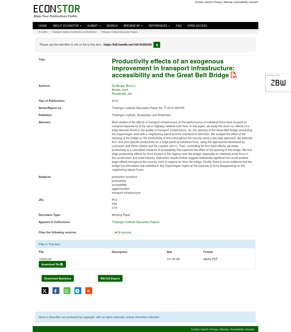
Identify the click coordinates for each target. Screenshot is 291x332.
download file (51, 264)
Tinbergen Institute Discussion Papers (119, 31)
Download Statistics (57, 278)
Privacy (218, 2)
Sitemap (228, 2)
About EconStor (66, 26)
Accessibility (241, 2)
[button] (45, 290)
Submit (93, 26)
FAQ (179, 26)
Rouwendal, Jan (122, 93)
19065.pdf (45, 259)
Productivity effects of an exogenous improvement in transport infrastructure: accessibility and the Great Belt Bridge (173, 67)
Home (43, 26)
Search (112, 26)
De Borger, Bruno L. (124, 86)
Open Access (197, 26)
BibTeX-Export (110, 278)
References (158, 26)
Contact (199, 2)
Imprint (208, 2)
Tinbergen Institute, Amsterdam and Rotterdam (74, 31)
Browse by (132, 26)
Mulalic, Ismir (120, 90)
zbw (278, 83)
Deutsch (253, 2)
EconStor (43, 31)
